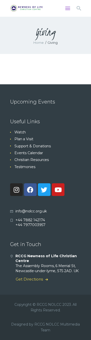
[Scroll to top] (82, 328)
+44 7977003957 (30, 225)
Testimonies (24, 167)
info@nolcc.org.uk (31, 211)
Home (38, 43)
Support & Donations (32, 146)
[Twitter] (44, 189)
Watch (20, 132)
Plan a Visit (23, 139)
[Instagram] (16, 189)
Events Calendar (28, 153)
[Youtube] (58, 189)
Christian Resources (31, 159)
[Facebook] (30, 189)
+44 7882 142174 (30, 220)
